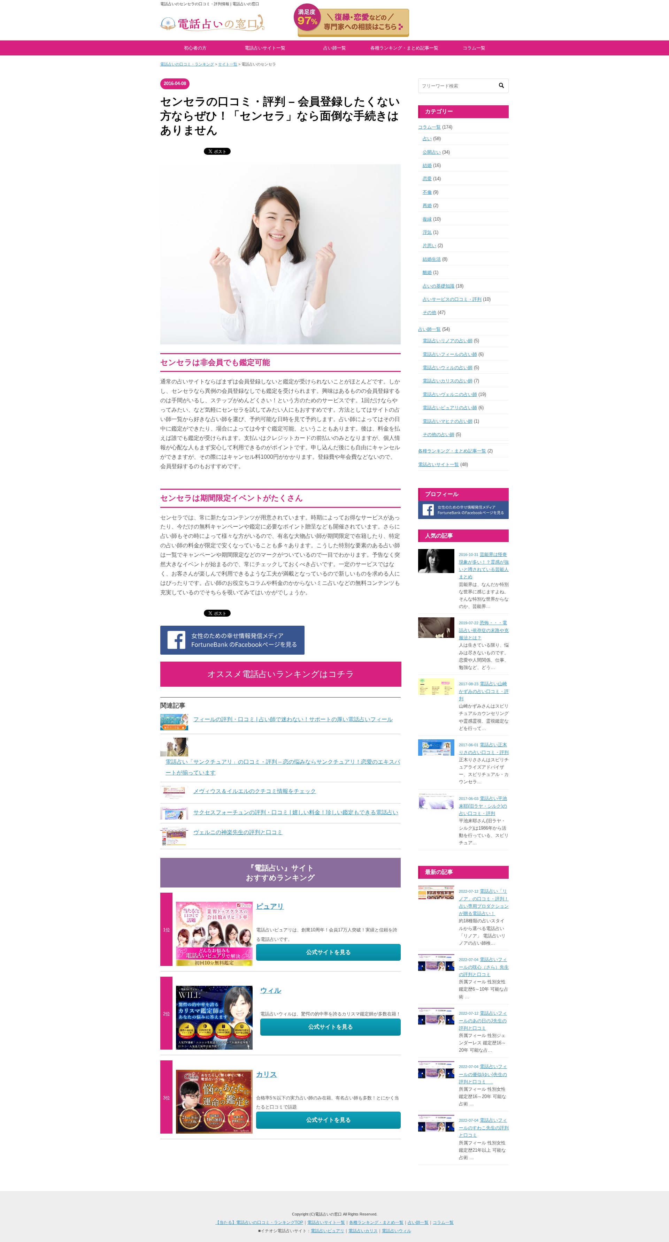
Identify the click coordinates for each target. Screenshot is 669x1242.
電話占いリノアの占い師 (447, 340)
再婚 (427, 205)
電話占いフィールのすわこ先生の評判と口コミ (484, 1128)
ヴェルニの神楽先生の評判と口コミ (238, 832)
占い (427, 138)
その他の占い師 (438, 434)
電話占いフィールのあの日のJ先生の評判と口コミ (483, 1021)
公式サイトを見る (328, 952)
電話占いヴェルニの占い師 (450, 394)
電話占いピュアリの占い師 (450, 407)
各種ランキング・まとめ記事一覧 (404, 48)
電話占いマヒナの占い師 (447, 421)
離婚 (427, 272)
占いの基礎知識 (438, 286)
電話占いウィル (396, 1230)
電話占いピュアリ (327, 1230)
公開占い (432, 152)
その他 (429, 312)
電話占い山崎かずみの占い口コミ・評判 (484, 691)
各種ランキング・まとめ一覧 (376, 1222)
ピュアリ (270, 906)
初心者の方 (195, 48)
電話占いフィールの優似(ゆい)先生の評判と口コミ (483, 1074)
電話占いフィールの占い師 (450, 354)
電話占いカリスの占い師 (447, 380)
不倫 (427, 192)
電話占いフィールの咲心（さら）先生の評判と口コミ (484, 967)
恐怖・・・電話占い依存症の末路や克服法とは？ (484, 630)
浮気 (427, 232)
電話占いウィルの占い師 (447, 367)
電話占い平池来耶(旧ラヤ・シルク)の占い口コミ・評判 (483, 806)
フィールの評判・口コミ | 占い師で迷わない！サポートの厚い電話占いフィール (293, 719)
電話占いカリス (363, 1230)
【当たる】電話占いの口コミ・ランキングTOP (259, 1222)
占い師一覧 (334, 48)
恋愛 (427, 178)
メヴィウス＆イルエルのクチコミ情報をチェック (254, 791)
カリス (266, 1074)
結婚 (427, 165)
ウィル (270, 990)
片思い (429, 245)
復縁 (427, 219)
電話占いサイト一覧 (265, 48)
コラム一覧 (474, 48)
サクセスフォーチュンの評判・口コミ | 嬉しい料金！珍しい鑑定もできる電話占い (295, 812)
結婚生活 (432, 259)
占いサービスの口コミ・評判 (452, 299)
